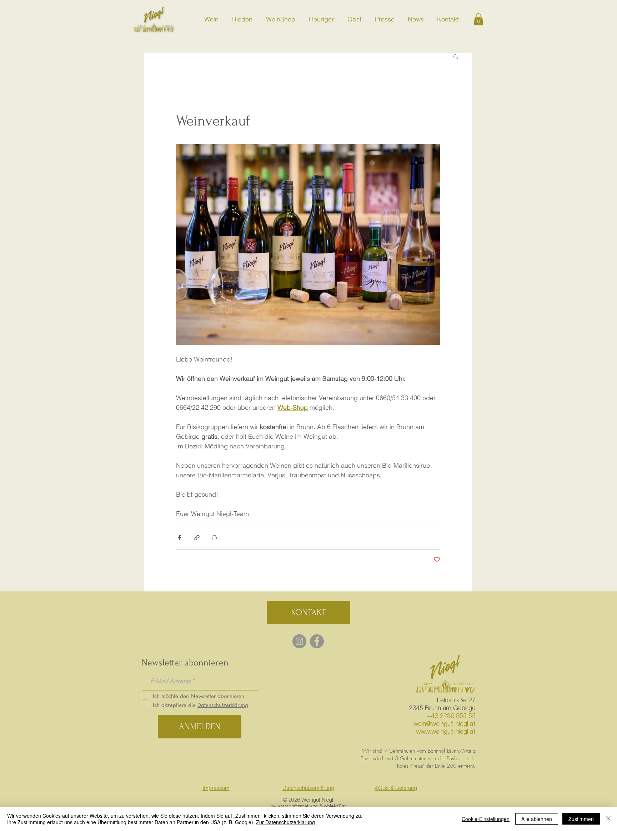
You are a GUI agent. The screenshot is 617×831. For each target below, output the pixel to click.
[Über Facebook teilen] (179, 537)
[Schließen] (608, 818)
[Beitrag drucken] (214, 537)
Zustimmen (581, 818)
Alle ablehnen (536, 818)
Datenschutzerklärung (308, 788)
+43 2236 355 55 (451, 716)
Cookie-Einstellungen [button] (486, 818)
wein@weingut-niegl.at (444, 724)
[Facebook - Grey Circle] (317, 641)
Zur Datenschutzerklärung (285, 822)
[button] (478, 19)
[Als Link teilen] (197, 537)
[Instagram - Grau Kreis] (299, 641)
